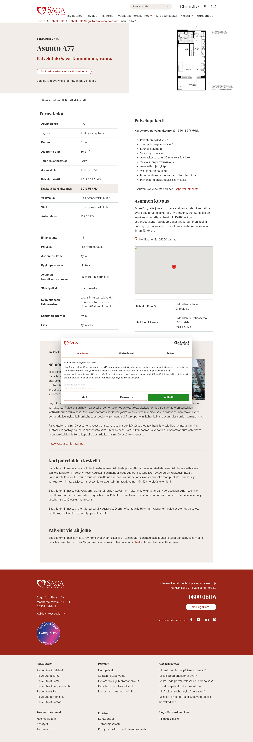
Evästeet (103, 713)
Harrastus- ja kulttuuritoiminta (117, 691)
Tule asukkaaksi (166, 15)
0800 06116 (202, 596)
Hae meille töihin (47, 718)
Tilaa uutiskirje (169, 718)
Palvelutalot (73, 15)
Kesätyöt (42, 724)
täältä (138, 542)
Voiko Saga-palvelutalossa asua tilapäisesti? (187, 681)
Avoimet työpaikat (49, 712)
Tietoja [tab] (170, 353)
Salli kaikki (168, 397)
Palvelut (91, 15)
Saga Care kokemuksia (174, 712)
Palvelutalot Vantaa (49, 702)
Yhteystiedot (205, 15)
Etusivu (41, 21)
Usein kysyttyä (169, 664)
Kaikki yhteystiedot (49, 613)
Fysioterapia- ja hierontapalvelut (118, 681)
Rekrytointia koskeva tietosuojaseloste (122, 729)
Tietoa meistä (45, 729)
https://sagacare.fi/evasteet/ (79, 388)
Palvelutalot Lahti (48, 681)
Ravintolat (107, 15)
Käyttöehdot (106, 718)
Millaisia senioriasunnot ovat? (178, 675)
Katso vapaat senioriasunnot (66, 443)
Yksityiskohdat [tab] (126, 353)
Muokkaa (124, 397)
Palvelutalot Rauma (49, 691)
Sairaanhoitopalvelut (111, 675)
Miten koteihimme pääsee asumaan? (182, 670)
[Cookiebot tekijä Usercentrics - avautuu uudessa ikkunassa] (176, 343)
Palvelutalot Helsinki (50, 670)
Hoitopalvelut (107, 670)
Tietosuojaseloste (109, 724)
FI (204, 6)
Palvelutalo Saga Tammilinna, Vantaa (93, 21)
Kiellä (84, 397)
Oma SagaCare (199, 607)
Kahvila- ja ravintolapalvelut (115, 686)
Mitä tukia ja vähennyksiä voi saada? (182, 691)
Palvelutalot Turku (48, 675)
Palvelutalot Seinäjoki (50, 696)
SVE (213, 6)
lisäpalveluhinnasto (186, 189)
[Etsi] (168, 7)
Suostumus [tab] (83, 353)
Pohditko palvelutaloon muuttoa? (180, 686)
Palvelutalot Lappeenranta (54, 686)
